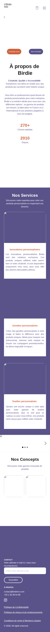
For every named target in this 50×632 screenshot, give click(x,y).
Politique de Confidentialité (16, 607)
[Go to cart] (37, 8)
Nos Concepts (36, 52)
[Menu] (44, 8)
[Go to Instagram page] (5, 600)
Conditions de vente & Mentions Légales (22, 621)
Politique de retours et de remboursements (23, 612)
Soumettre (13, 580)
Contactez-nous (14, 52)
